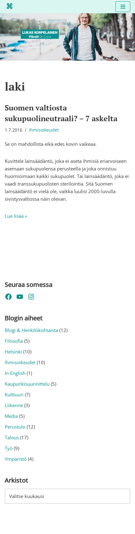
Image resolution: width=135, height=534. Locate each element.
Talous (12, 437)
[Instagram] (31, 296)
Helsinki (13, 351)
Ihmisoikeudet (44, 130)
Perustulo (15, 427)
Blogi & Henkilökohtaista (31, 330)
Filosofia (14, 341)
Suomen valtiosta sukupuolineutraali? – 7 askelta (61, 113)
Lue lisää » (16, 216)
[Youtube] (20, 296)
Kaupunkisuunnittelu (27, 384)
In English (15, 373)
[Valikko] (123, 6)
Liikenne (14, 405)
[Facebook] (8, 296)
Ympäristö (16, 459)
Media (11, 416)
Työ (9, 448)
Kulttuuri (14, 394)
